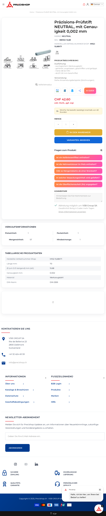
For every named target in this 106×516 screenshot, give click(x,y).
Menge (57, 119)
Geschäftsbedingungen (17, 402)
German (96, 4)
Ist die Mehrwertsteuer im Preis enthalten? (76, 164)
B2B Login (56, 383)
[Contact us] (57, 91)
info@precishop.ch (18, 362)
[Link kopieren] (80, 91)
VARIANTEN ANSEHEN (78, 140)
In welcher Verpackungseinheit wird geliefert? (78, 178)
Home (32, 12)
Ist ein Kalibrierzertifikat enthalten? (73, 157)
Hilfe (53, 402)
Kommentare (60, 191)
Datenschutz (11, 396)
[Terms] (65, 91)
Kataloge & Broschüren (17, 389)
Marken (55, 396)
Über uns (9, 383)
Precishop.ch (18, 4)
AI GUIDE (90, 91)
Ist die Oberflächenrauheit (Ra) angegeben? (76, 184)
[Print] (72, 91)
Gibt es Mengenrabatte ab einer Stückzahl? (76, 171)
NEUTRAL (66, 36)
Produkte (56, 389)
